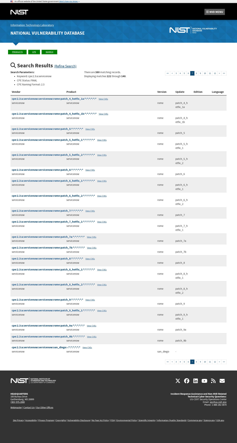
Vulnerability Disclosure (79, 420)
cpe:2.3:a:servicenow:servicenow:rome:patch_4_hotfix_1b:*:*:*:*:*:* (54, 114)
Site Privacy (18, 420)
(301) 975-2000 (17, 402)
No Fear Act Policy (100, 420)
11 (210, 73)
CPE (34, 51)
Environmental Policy (126, 420)
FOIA (112, 420)
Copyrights (61, 420)
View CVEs (103, 98)
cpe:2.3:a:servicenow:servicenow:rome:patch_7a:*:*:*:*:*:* (48, 237)
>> (224, 73)
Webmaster (16, 407)
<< (168, 73)
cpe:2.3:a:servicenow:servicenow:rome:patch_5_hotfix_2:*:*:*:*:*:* (53, 155)
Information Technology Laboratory (32, 25)
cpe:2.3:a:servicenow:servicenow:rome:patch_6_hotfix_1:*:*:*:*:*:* (53, 181)
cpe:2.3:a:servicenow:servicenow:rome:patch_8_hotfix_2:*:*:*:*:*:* (53, 284)
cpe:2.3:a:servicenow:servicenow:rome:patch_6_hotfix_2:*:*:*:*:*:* (53, 196)
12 (215, 73)
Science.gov (209, 420)
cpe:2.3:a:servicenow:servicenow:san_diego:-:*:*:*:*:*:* (46, 347)
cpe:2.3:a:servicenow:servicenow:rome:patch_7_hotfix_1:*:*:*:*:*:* (53, 222)
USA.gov (220, 420)
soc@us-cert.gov (218, 402)
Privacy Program (46, 420)
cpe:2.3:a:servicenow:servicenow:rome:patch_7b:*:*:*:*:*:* (48, 248)
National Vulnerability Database (47, 33)
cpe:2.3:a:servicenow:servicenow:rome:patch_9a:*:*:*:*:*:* (48, 325)
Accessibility (31, 420)
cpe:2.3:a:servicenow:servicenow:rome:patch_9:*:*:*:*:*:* (47, 300)
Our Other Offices (44, 407)
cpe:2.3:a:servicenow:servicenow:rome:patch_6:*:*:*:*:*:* (47, 170)
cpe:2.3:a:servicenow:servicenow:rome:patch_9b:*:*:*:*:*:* (48, 336)
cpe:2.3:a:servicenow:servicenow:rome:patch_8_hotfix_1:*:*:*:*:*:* (53, 269)
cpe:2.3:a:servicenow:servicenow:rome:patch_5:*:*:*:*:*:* (47, 129)
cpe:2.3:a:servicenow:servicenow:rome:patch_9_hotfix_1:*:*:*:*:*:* (53, 310)
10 (205, 73)
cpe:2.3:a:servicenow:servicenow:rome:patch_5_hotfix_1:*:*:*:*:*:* (53, 140)
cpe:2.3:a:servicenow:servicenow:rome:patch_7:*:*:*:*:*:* (47, 211)
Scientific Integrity (147, 420)
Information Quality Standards (171, 420)
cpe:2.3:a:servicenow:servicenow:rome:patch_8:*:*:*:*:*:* (47, 258)
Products (17, 51)
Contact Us (29, 407)
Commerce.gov (195, 420)
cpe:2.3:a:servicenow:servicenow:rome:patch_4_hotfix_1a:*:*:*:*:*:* (54, 99)
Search (49, 51)
